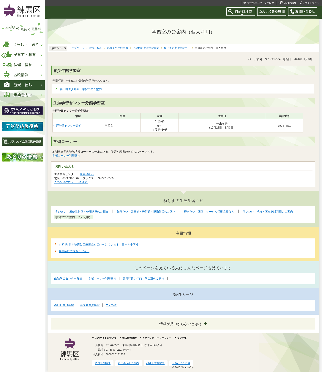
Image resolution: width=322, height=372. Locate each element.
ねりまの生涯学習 (117, 48)
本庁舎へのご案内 (128, 363)
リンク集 (182, 337)
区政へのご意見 (181, 363)
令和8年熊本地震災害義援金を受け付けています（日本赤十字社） (100, 244)
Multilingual (290, 2)
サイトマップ (312, 2)
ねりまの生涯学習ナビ (177, 48)
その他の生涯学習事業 (146, 48)
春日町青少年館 (64, 305)
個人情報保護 (129, 337)
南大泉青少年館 (90, 305)
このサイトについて (106, 337)
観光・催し (95, 48)
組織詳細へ (87, 174)
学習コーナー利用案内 (66, 155)
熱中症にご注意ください (74, 251)
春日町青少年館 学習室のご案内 (81, 89)
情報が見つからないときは (180, 324)
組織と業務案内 (155, 363)
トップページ (76, 48)
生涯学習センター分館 (67, 125)
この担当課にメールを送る (71, 182)
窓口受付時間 (103, 363)
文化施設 (111, 305)
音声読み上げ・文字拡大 (260, 2)
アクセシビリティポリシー (156, 337)
